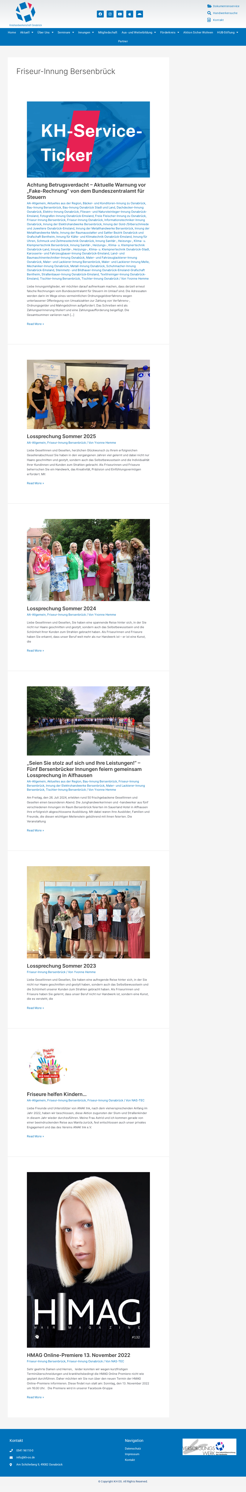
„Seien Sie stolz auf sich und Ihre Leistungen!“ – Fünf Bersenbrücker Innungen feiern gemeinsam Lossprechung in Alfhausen (84, 769)
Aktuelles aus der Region (64, 203)
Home (12, 32)
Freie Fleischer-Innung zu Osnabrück (120, 216)
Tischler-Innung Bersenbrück (60, 278)
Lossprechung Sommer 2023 (61, 966)
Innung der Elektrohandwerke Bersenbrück (72, 224)
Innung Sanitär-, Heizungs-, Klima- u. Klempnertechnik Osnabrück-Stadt (100, 249)
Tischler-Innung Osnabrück (100, 278)
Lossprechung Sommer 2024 (61, 608)
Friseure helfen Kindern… (57, 1094)
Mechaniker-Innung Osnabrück (48, 266)
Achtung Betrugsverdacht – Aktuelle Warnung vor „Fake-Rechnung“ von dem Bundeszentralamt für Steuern (86, 191)
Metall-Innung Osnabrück (87, 266)
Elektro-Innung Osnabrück (61, 211)
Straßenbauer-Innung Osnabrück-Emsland (70, 274)
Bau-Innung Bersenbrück (44, 207)
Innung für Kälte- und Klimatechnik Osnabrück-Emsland (94, 236)
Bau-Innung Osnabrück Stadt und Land (89, 207)
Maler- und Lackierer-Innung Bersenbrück (71, 262)
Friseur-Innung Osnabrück (85, 220)
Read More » (35, 324)
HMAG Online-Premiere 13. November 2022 (78, 1355)
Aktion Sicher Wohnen (198, 32)
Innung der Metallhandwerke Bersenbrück (104, 228)
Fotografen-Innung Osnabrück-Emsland (67, 216)
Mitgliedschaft (107, 32)
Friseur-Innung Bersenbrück (46, 220)
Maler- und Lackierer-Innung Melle (125, 262)
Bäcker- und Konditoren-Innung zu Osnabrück (114, 203)
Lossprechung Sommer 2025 (61, 436)
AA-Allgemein (36, 203)
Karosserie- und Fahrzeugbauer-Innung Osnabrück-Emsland (68, 253)
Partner (123, 41)
